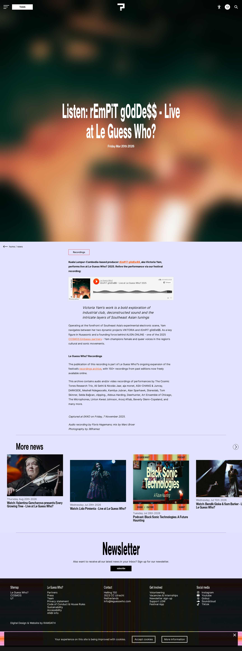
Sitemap (14, 587)
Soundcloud (208, 601)
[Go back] (6, 246)
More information (174, 639)
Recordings (79, 252)
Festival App (157, 604)
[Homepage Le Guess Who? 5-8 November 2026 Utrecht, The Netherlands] (121, 6)
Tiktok (205, 604)
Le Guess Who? (19, 592)
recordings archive (90, 368)
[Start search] (235, 7)
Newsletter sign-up (161, 598)
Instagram (207, 592)
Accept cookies (144, 639)
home (12, 246)
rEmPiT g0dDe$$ (129, 262)
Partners (52, 592)
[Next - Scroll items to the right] (235, 447)
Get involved (156, 587)
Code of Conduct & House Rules (66, 604)
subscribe (121, 568)
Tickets (22, 7)
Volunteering (157, 592)
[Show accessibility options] (219, 7)
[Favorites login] (227, 7)
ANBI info (53, 613)
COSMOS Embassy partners (85, 339)
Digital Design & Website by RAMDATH (33, 622)
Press (50, 595)
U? (11, 598)
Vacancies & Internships (164, 595)
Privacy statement (58, 601)
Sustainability (55, 607)
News (20, 246)
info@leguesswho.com (117, 601)
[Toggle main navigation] (5, 7)
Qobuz (205, 598)
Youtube (206, 595)
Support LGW (157, 601)
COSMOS (15, 595)
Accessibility (54, 610)
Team (50, 598)
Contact (108, 587)
